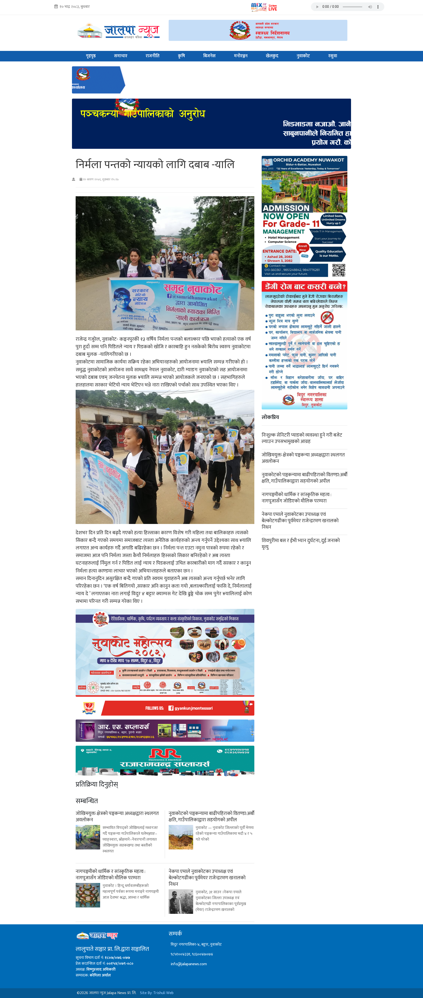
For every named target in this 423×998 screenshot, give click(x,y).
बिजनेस (209, 56)
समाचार (120, 56)
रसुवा (332, 56)
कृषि (181, 56)
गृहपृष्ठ (91, 56)
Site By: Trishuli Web (157, 993)
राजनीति (153, 56)
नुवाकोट (303, 56)
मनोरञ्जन (240, 56)
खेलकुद (272, 56)
